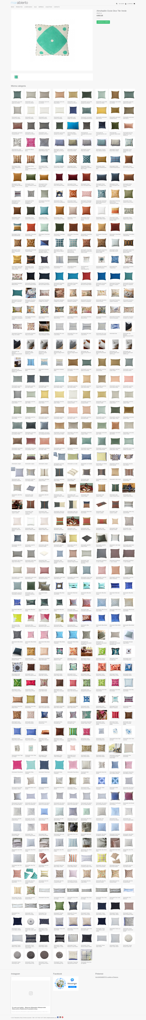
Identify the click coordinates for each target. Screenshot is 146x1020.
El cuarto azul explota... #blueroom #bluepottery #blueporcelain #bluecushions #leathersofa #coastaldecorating (29, 1008)
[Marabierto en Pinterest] (62, 1017)
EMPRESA (41, 7)
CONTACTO (57, 7)
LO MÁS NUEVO (28, 7)
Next (95, 40)
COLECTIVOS (49, 7)
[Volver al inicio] (19, 3)
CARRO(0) (130, 3)
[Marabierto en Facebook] (58, 1017)
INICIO (12, 7)
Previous (8, 40)
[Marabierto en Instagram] (60, 1017)
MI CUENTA (121, 3)
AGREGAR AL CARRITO (103, 22)
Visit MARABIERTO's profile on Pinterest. (106, 977)
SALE (35, 7)
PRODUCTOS (19, 7)
